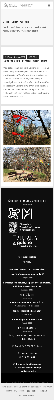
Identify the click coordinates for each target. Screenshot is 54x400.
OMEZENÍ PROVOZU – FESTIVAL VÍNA (27, 269)
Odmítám (43, 390)
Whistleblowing (29, 371)
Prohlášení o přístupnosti (28, 364)
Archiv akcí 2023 (11, 30)
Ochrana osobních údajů (29, 367)
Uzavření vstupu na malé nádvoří (27, 274)
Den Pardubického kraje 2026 (27, 311)
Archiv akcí (40, 27)
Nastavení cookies (27, 257)
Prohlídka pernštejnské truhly (27, 319)
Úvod (5, 27)
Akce (29, 27)
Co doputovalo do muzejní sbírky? (27, 302)
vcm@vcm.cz (28, 357)
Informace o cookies (27, 395)
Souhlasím (31, 390)
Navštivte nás (17, 27)
